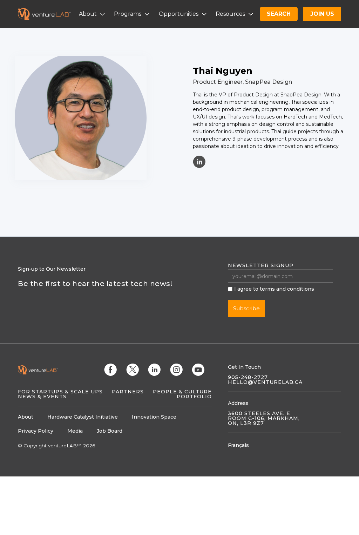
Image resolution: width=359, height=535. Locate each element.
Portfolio (194, 396)
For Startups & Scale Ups (60, 391)
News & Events (42, 396)
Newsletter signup (260, 265)
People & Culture (182, 391)
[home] (48, 14)
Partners (128, 391)
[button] (93, 14)
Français (238, 445)
